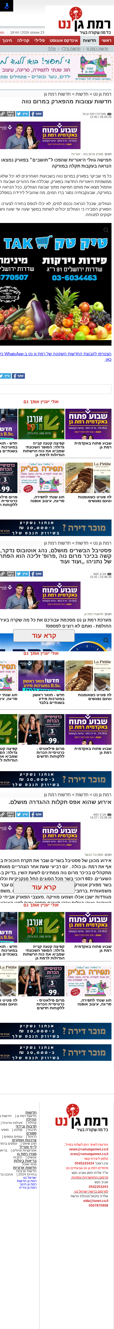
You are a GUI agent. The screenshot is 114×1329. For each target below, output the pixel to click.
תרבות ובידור (26, 1126)
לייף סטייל (28, 1147)
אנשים (32, 1157)
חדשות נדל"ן (71, 49)
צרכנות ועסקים (24, 1140)
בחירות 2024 (27, 1174)
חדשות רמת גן (97, 49)
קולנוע (18, 1130)
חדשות (89, 40)
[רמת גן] (79, 35)
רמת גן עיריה (28, 1188)
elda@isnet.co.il (95, 1201)
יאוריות (76, 154)
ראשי (107, 40)
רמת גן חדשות (26, 1181)
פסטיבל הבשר (93, 854)
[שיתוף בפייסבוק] (36, 115)
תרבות (32, 1130)
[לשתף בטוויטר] (22, 115)
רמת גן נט (102, 94)
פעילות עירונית (12, 1123)
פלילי (39, 40)
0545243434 (84, 1163)
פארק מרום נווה (92, 154)
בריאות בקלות (25, 1161)
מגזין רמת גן (27, 1154)
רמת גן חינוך (28, 1184)
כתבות (17, 1157)
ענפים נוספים (12, 1137)
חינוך (7, 40)
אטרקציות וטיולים (24, 1150)
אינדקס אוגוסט (64, 40)
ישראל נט (29, 1178)
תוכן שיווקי (29, 1143)
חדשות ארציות (25, 1168)
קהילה (23, 40)
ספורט (31, 1133)
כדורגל (32, 1137)
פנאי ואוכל (29, 1164)
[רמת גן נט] (76, 1132)
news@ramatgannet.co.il (88, 1149)
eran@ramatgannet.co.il (89, 1154)
